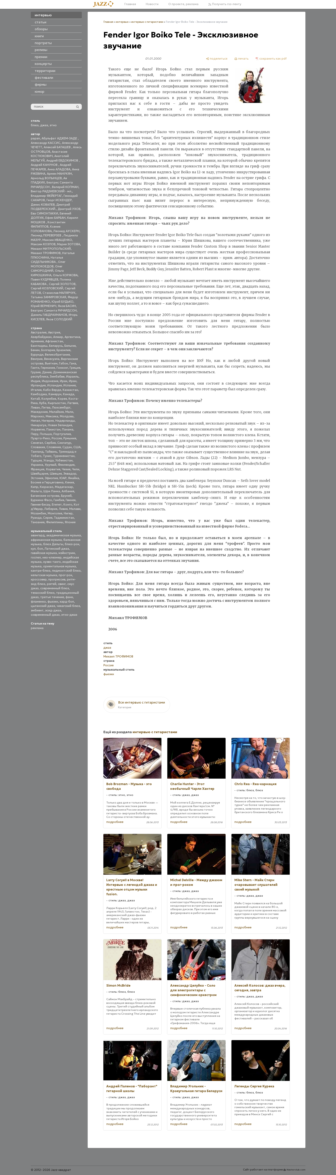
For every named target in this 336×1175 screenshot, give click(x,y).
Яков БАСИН (67, 306)
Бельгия (70, 346)
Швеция (56, 473)
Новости (152, 4)
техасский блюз (43, 593)
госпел (36, 557)
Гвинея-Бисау (40, 504)
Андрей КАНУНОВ (44, 165)
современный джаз (45, 615)
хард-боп (67, 601)
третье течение (52, 597)
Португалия (62, 434)
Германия (48, 368)
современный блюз (54, 588)
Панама (67, 429)
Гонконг (62, 368)
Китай (35, 398)
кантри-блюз (40, 570)
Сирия (47, 517)
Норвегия (38, 429)
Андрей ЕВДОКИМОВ (62, 160)
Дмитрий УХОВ (69, 209)
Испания (69, 385)
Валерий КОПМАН (65, 187)
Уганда (48, 460)
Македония (39, 412)
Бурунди (37, 354)
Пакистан (53, 429)
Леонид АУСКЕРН (66, 231)
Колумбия (48, 398)
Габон (63, 363)
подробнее (114, 822)
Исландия (54, 385)
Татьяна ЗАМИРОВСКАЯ (48, 297)
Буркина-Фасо (41, 500)
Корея (62, 398)
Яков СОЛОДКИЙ (59, 319)
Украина (37, 465)
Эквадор (69, 473)
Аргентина (72, 337)
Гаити (35, 368)
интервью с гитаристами (147, 22)
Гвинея (71, 500)
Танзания (38, 522)
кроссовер (39, 579)
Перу (34, 434)
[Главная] (105, 4)
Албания (68, 491)
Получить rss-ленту (226, 4)
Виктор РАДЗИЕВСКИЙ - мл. (51, 191)
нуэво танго (52, 562)
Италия (36, 390)
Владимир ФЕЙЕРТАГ (46, 196)
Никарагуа (38, 425)
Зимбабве (57, 376)
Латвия (72, 403)
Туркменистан (64, 456)
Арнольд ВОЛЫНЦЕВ (46, 178)
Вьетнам (51, 363)
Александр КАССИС (45, 143)
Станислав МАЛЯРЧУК (59, 293)
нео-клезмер (52, 557)
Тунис (47, 456)
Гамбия (59, 500)
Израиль (72, 376)
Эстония (37, 478)
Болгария (48, 350)
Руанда (36, 517)
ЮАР (62, 478)
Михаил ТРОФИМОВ (46, 253)
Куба (42, 403)
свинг (62, 584)
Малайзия (56, 412)
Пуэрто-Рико (40, 438)
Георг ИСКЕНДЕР (59, 200)
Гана (72, 363)
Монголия (55, 513)
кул (33, 548)
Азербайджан (41, 337)
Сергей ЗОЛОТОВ (62, 284)
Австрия (54, 332)
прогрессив (56, 579)
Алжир (58, 337)
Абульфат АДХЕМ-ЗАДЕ (60, 138)
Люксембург (61, 407)
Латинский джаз (57, 548)
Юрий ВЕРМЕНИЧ (43, 306)
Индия (35, 381)
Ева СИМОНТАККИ (44, 213)
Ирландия (38, 385)
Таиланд (37, 451)
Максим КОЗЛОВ (43, 244)
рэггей (51, 584)
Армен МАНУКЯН (59, 173)
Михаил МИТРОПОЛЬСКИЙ (51, 249)
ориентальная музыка (59, 566)
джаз (44, 125)
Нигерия (48, 420)
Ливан (35, 407)
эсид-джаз (53, 610)
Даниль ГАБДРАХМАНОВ (49, 315)
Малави (74, 509)
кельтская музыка (44, 575)
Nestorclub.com (296, 1169)
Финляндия (66, 465)
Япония (70, 522)
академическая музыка (63, 535)
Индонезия (50, 381)
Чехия (66, 469)
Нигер (68, 513)
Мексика (52, 416)
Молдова (67, 416)
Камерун (54, 394)
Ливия (63, 509)
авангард (38, 535)
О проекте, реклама (183, 4)
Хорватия (53, 469)
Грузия (36, 372)
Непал (35, 420)
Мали (69, 412)
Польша (46, 434)
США (77, 447)
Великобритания (57, 354)
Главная (130, 4)
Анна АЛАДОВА (58, 169)
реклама (37, 628)
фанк (69, 597)
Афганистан (54, 341)
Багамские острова (45, 496)
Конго (67, 504)
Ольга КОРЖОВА (65, 275)
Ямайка (73, 478)
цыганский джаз (43, 606)
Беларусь (56, 346)
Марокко (37, 416)
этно (53, 125)
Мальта (36, 491)
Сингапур (64, 443)
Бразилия (63, 350)
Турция (36, 460)
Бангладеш (39, 346)
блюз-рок (72, 544)
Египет (57, 504)
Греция (75, 368)
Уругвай (50, 465)
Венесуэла (51, 359)
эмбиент (37, 610)
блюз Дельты (53, 544)
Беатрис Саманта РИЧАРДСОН (54, 310)
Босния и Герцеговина (47, 482)
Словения (53, 447)
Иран (72, 381)
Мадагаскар (64, 487)
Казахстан (70, 390)
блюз (35, 125)
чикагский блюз (68, 606)
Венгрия (37, 359)
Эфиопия (51, 478)
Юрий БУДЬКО (62, 301)
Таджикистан (64, 517)
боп (40, 548)
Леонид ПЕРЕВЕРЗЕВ (46, 235)
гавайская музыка (44, 553)
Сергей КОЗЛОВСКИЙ (47, 288)
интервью (122, 22)
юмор (39, 91)
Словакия (38, 447)
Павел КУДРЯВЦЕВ (44, 279)
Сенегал (37, 443)
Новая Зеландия (60, 425)
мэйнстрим (66, 553)
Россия (57, 438)
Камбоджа (39, 394)
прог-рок (65, 575)
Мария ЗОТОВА (68, 244)
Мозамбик (38, 513)
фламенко (38, 601)
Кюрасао (46, 487)
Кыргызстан (57, 403)
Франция (37, 469)
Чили (75, 469)
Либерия (50, 509)
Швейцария (39, 473)
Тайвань (51, 451)
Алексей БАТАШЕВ (57, 147)
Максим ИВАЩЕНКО (57, 240)
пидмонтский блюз (66, 570)
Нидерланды (65, 420)
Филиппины (54, 522)
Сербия (50, 443)
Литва (45, 407)
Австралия (38, 332)
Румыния (69, 438)
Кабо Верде (52, 390)
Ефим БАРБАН (55, 218)
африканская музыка (46, 540)
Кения (69, 482)
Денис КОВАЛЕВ (43, 204)
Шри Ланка (51, 491)
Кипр (34, 487)
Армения (37, 341)
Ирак (63, 381)
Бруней (66, 496)
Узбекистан (64, 460)
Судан (67, 447)
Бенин (35, 350)
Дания (47, 372)
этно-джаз (69, 615)
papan (35, 138)
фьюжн (52, 601)
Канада (68, 394)
